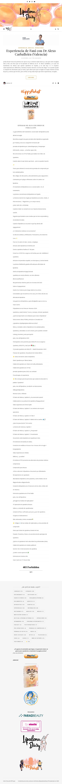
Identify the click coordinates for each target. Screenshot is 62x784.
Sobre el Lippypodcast (19, 286)
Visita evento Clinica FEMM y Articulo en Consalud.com (28, 319)
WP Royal (12, 781)
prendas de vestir (21, 631)
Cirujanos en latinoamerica (20, 515)
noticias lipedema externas (24, 618)
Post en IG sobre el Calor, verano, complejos (25, 242)
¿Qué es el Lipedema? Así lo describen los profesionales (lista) (30, 541)
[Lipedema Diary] (31, 14)
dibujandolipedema (36, 597)
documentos (19, 601)
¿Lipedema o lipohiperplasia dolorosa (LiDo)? (25, 323)
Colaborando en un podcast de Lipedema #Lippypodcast (28, 401)
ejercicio (31, 601)
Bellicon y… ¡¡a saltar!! (18, 456)
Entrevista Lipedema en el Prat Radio (23, 493)
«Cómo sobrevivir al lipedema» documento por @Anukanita (29, 471)
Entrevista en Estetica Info (20, 556)
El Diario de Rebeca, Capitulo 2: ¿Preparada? (25, 430)
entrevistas (19, 604)
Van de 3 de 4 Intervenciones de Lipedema (25, 549)
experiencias (22, 48)
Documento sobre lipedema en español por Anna (26, 438)
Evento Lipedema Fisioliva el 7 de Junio (23, 249)
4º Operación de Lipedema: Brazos (22, 504)
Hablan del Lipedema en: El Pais (22, 368)
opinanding (19, 621)
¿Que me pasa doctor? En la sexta (22, 423)
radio (33, 631)
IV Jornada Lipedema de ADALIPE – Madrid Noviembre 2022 (29, 349)
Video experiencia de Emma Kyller (22, 404)
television (42, 634)
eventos (31, 604)
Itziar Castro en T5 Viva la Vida (21, 560)
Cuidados (30, 591)
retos (32, 634)
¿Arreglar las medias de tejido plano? (23, 501)
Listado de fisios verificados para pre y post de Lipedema (29, 512)
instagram (18, 611)
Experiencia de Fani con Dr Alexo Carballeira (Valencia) (31, 52)
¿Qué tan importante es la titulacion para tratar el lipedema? (29, 316)
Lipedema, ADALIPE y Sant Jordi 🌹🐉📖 (24, 345)
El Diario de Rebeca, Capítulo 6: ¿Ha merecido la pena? (28, 397)
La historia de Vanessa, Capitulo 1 (22, 427)
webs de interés (38, 638)
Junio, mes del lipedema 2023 (21, 338)
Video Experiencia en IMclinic (21, 453)
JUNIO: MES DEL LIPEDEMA (20, 205)
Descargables (19, 594)
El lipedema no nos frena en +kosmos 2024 (25, 308)
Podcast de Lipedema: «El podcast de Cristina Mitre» (27, 353)
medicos (31, 48)
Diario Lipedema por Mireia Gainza (22, 360)
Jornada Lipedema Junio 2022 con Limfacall (24, 371)
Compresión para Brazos (20, 467)
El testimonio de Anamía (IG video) (22, 441)
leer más (31, 77)
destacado (32, 594)
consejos (18, 591)
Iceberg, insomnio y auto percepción (23, 334)
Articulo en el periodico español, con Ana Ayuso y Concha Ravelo (30, 260)
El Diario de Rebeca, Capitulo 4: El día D (24, 416)
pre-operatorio (20, 628)
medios (40, 611)
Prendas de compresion (37, 628)
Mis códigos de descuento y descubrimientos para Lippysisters (30, 176)
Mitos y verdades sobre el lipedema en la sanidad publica (29, 327)
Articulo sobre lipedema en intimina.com (24, 245)
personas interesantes (35, 621)
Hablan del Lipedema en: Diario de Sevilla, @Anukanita (28, 364)
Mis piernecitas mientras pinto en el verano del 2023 (27, 282)
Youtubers (18, 641)
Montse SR (9, 83)
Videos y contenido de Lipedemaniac (23, 508)
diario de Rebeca (20, 597)
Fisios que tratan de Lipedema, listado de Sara (26, 530)
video (17, 638)
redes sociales (20, 634)
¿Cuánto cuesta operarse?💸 (21, 552)
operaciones (39, 48)
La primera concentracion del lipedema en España (26, 194)
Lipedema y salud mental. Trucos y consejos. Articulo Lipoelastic (30, 312)
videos (26, 638)
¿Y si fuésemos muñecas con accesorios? (24, 231)
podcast (17, 624)
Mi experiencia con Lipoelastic (21, 475)
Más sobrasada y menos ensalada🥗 (23, 519)
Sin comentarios (36, 58)
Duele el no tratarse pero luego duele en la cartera (27, 290)
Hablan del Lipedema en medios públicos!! (24, 545)
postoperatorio (30, 624)
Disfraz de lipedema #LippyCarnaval (23, 271)
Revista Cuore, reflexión (19, 393)
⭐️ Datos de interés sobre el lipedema (24, 356)
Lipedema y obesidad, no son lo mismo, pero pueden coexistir (30, 330)
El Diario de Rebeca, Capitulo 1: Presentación (25, 434)
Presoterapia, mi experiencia (21, 375)
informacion (33, 608)
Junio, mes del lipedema (19, 497)
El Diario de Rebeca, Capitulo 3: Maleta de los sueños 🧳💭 (29, 419)
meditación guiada (21, 614)
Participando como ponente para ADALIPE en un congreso (29, 342)
